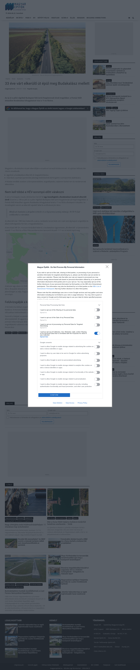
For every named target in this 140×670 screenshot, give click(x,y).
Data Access (70, 403)
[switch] (97, 309)
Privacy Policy (82, 403)
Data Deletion (57, 403)
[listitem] (70, 305)
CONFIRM (54, 395)
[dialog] (70, 335)
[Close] (108, 267)
